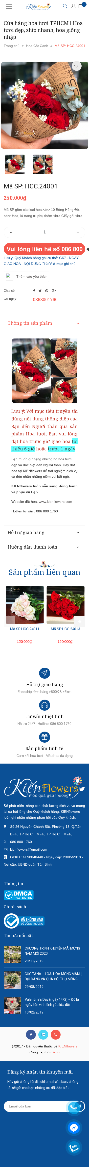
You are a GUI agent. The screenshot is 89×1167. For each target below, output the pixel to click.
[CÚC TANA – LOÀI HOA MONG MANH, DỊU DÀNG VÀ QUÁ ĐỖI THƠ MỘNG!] (12, 980)
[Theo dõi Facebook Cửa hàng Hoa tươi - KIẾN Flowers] (31, 1035)
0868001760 (45, 299)
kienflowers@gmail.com (28, 849)
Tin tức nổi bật (18, 935)
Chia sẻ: (10, 290)
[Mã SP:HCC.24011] (24, 605)
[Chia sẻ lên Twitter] (41, 291)
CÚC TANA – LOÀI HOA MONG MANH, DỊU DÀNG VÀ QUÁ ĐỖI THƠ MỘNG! (53, 976)
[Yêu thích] (76, 66)
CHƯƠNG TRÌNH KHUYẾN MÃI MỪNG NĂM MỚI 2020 (52, 950)
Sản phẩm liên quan (44, 572)
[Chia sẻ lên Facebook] (34, 291)
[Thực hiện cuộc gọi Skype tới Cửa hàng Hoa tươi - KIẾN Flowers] (43, 1035)
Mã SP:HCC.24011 (24, 629)
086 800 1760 (21, 842)
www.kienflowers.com (55, 502)
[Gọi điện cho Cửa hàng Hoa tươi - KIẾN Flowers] (56, 1035)
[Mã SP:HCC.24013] (65, 605)
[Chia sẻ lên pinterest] (47, 291)
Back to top (45, 1154)
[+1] (54, 291)
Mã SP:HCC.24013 (65, 629)
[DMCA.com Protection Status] (19, 895)
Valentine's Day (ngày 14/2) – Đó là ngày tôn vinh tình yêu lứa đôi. (52, 1002)
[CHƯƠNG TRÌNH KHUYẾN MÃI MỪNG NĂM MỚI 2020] (12, 954)
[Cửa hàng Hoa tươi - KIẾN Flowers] (44, 787)
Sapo (55, 1052)
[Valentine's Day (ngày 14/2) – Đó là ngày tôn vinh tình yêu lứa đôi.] (12, 1005)
